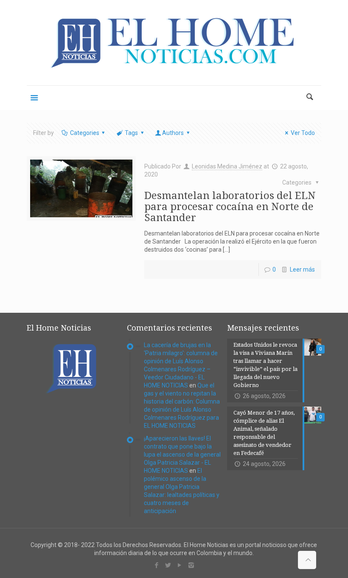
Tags (131, 132)
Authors (173, 132)
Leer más (302, 269)
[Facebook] (156, 565)
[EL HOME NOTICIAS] (174, 42)
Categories (84, 132)
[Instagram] (191, 565)
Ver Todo (303, 132)
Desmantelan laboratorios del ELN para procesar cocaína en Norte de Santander (230, 207)
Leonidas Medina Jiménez (227, 166)
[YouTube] (179, 565)
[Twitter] (168, 565)
